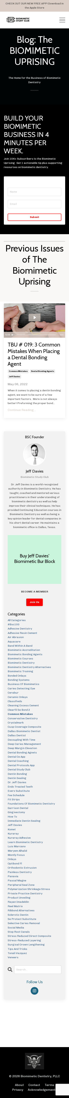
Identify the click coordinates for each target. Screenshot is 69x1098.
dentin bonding (17, 774)
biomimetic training (20, 671)
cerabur (13, 692)
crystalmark (16, 722)
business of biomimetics (23, 684)
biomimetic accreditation (24, 650)
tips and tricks (17, 949)
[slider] (34, 335)
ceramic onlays (18, 697)
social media (16, 927)
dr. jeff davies (17, 782)
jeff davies (14, 376)
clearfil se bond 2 (19, 709)
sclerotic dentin (18, 914)
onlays (12, 859)
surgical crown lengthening (26, 944)
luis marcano (17, 846)
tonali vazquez (17, 953)
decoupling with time (21, 739)
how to (12, 816)
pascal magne (17, 880)
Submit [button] (34, 217)
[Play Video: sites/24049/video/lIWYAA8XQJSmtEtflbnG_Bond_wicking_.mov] (35, 317)
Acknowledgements (42, 1090)
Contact (34, 1085)
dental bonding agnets (42, 371)
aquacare (14, 641)
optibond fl (15, 863)
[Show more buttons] (61, 335)
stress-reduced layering (24, 940)
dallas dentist (17, 735)
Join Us (34, 602)
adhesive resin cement (22, 633)
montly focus (16, 855)
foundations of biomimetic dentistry (31, 803)
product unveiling (19, 897)
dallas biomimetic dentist (24, 731)
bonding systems (19, 680)
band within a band (20, 645)
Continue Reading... (22, 410)
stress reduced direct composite (29, 936)
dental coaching (18, 761)
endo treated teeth (20, 786)
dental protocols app (21, 765)
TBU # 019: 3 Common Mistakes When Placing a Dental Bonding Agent (34, 354)
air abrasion (16, 637)
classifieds (15, 701)
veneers (13, 957)
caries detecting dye (21, 688)
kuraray (13, 833)
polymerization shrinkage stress (29, 889)
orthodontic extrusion (22, 867)
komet (12, 829)
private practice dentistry (25, 893)
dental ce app (16, 756)
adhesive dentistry (20, 628)
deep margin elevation (22, 748)
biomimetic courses (20, 658)
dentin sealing (17, 778)
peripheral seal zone (21, 885)
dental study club (19, 769)
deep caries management (24, 744)
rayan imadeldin (18, 901)
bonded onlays (17, 675)
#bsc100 (14, 624)
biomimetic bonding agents (25, 654)
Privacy (17, 1090)
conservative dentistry (23, 718)
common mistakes (18, 371)
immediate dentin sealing (24, 820)
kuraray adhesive (19, 837)
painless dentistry (20, 872)
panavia (13, 876)
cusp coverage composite (24, 726)
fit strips (14, 799)
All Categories (17, 620)
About (20, 1085)
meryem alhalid (17, 850)
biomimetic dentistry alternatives (29, 667)
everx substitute (19, 791)
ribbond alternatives (21, 910)
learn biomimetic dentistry (25, 842)
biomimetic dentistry (21, 662)
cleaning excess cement (23, 705)
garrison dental (18, 808)
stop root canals (19, 931)
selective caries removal (24, 923)
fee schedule (16, 795)
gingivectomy (16, 812)
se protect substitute (22, 919)
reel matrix (15, 906)
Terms (49, 1085)
